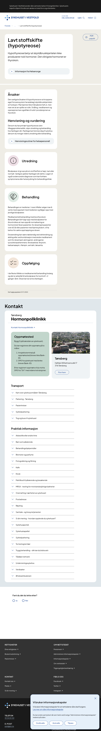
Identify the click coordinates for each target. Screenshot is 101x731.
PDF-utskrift (92, 37)
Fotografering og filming (26, 461)
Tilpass (70, 723)
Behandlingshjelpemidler (26, 448)
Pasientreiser (21, 405)
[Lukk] (95, 698)
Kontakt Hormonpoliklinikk (22, 327)
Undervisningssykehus (25, 563)
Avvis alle (56, 723)
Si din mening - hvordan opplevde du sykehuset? (36, 518)
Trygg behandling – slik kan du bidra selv (32, 550)
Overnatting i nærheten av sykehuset (31, 493)
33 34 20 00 (9, 718)
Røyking (19, 506)
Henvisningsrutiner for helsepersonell (32, 141)
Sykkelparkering (22, 412)
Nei (26, 600)
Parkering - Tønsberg (24, 399)
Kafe (18, 467)
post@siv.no (9, 726)
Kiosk (18, 474)
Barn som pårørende (24, 442)
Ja (16, 600)
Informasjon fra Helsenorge (28, 71)
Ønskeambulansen (23, 576)
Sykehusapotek (22, 525)
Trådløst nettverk (23, 557)
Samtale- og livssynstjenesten (28, 512)
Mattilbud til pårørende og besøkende (31, 480)
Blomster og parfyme (24, 455)
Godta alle (40, 723)
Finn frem (62, 372)
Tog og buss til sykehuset (26, 418)
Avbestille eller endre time (26, 435)
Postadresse (21, 499)
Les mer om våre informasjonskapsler (48, 709)
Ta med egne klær (23, 544)
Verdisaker (20, 569)
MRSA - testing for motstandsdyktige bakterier (35, 486)
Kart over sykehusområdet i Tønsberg (31, 393)
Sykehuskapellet (23, 531)
